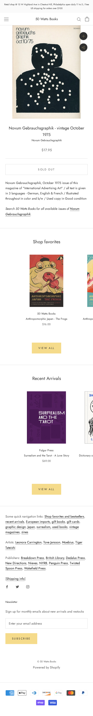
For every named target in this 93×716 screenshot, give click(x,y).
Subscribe (21, 639)
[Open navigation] (6, 19)
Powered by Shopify (46, 667)
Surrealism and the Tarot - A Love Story (46, 455)
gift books (58, 521)
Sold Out (46, 169)
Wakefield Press (35, 568)
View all (46, 348)
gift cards (73, 521)
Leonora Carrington (28, 542)
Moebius (68, 542)
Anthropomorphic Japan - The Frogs (46, 319)
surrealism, (44, 527)
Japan (31, 527)
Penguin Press (58, 563)
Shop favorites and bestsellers (64, 516)
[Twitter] (17, 586)
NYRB (43, 563)
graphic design (15, 527)
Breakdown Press (32, 558)
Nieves (32, 563)
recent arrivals (14, 521)
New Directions (15, 563)
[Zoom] (83, 36)
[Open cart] (87, 19)
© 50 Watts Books (46, 661)
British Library (55, 558)
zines (24, 532)
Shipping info (15, 578)
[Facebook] (7, 586)
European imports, (38, 521)
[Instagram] (27, 586)
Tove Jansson (51, 542)
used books (59, 527)
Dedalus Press (75, 558)
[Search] (79, 19)
